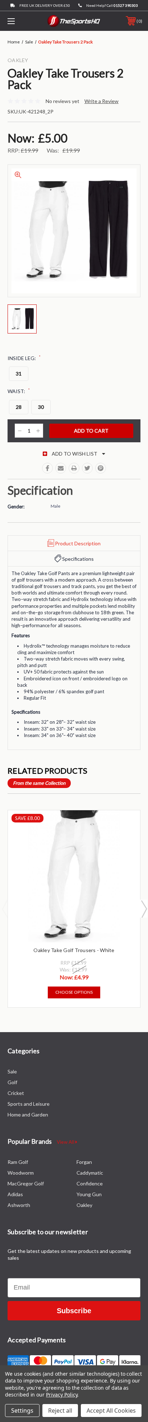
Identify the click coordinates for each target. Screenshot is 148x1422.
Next (143, 909)
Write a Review (101, 101)
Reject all (60, 1410)
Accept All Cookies (111, 1410)
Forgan (84, 1162)
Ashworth (19, 1205)
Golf (12, 1082)
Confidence (90, 1183)
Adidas (15, 1194)
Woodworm (21, 1173)
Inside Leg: (24, 358)
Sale (12, 1071)
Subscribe (74, 1311)
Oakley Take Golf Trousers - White (73, 950)
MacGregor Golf (26, 1183)
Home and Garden (28, 1114)
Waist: (19, 391)
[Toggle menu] (21, 21)
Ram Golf (18, 1162)
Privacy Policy (61, 1394)
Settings (22, 1410)
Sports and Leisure (29, 1104)
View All (66, 1142)
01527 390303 (126, 5)
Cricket (16, 1093)
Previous (4, 909)
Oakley (84, 1205)
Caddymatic (90, 1173)
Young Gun (89, 1194)
